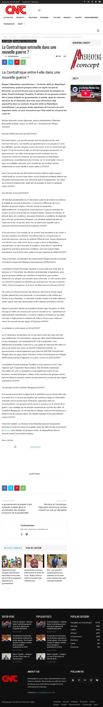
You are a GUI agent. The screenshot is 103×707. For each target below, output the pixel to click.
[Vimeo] (95, 1)
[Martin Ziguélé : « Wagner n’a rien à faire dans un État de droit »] (6, 656)
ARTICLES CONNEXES (13, 547)
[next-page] (8, 588)
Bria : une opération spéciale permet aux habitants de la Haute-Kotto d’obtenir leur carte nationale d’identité (56, 575)
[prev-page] (3, 588)
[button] (98, 30)
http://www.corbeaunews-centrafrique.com (34, 529)
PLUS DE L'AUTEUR (33, 547)
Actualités (13, 37)
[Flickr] (85, 680)
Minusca (7, 430)
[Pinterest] (17, 62)
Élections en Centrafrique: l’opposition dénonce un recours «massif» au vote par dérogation (52, 507)
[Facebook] (84, 1)
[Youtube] (99, 1)
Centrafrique (17, 72)
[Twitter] (92, 1)
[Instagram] (88, 1)
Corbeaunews (13, 56)
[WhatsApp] (23, 62)
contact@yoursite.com (46, 692)
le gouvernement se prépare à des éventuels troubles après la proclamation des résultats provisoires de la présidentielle (17, 508)
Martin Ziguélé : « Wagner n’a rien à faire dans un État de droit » (22, 656)
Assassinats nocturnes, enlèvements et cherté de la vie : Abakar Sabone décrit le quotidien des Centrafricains (34, 575)
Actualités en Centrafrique (29, 37)
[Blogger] (73, 680)
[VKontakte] (97, 680)
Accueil (4, 37)
